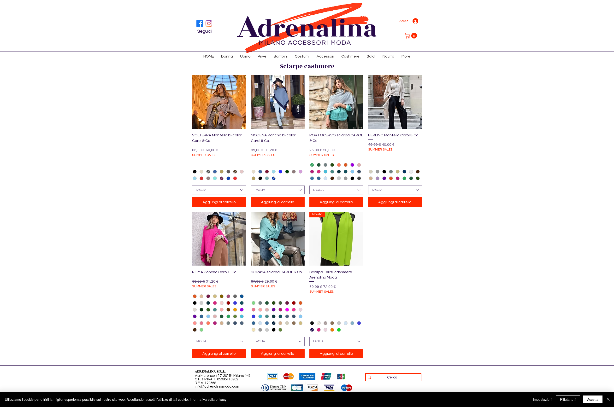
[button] (411, 36)
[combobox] (219, 190)
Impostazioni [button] (542, 399)
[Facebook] (199, 23)
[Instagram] (209, 23)
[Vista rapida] (219, 102)
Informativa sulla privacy (208, 399)
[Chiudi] (608, 399)
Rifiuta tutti (568, 399)
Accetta (592, 399)
